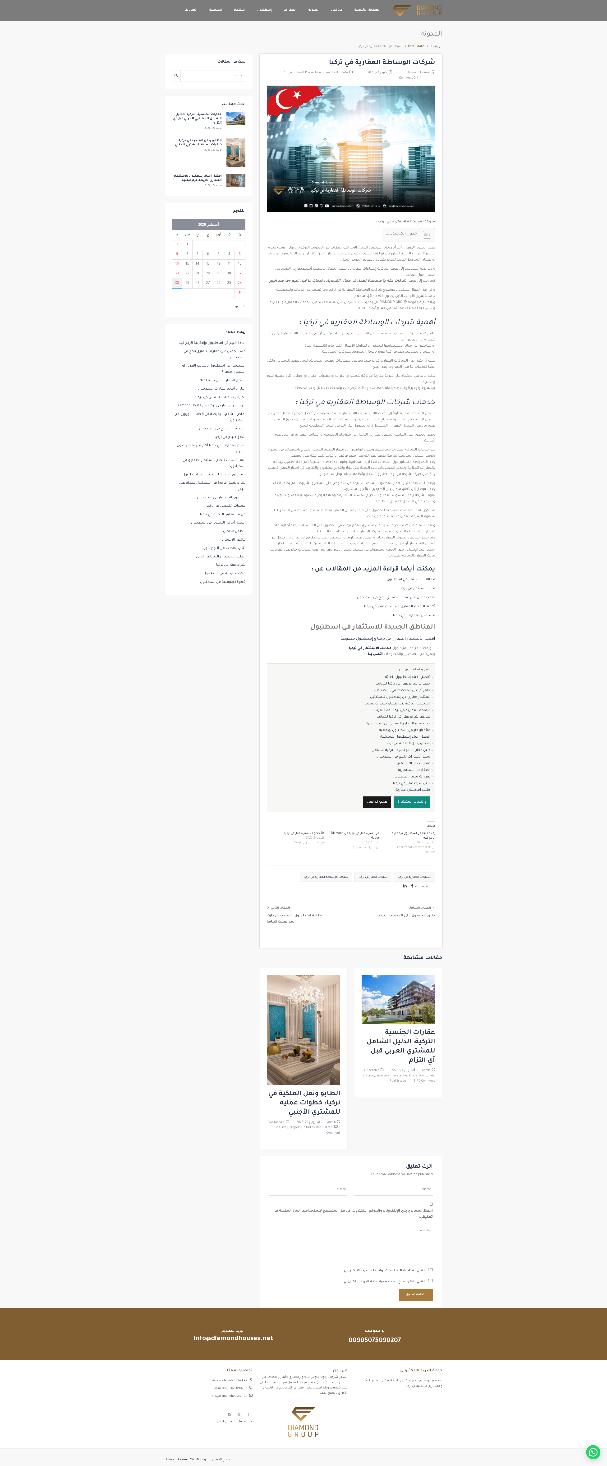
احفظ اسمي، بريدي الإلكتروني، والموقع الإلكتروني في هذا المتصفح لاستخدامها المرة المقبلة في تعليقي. (353, 1214)
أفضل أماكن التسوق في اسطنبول (218, 523)
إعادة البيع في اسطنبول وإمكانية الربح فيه (212, 343)
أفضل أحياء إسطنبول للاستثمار (405, 737)
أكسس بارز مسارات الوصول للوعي (419, 1397)
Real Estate (416, 46)
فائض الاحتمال (233, 540)
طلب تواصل (377, 802)
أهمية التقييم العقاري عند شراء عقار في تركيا (399, 607)
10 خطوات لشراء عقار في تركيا (304, 833)
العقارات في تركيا (293, 72)
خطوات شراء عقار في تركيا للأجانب (403, 684)
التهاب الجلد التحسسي (426, 1413)
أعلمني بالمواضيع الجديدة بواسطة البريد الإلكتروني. (386, 1282)
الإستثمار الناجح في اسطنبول (222, 429)
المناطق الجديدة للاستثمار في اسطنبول (214, 475)
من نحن (337, 10)
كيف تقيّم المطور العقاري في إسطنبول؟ (398, 724)
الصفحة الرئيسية (367, 10)
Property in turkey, (318, 72)
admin (426, 1070)
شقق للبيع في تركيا (230, 437)
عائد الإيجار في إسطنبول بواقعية (404, 730)
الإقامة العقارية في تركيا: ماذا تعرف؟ (401, 710)
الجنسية (215, 10)
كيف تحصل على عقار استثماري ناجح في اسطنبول (396, 598)
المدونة (313, 10)
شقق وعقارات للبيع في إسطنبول (403, 757)
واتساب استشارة (411, 802)
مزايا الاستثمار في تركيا (417, 589)
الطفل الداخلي (234, 531)
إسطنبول (264, 10)
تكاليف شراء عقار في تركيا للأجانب (403, 717)
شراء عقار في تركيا (230, 565)
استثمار (240, 10)
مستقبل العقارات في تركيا (413, 616)
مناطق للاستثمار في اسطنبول (221, 498)
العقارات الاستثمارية (414, 770)
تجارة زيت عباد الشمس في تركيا (220, 398)
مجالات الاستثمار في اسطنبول (411, 580)
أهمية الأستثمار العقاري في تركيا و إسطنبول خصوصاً (387, 639)
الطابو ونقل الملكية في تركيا (408, 744)
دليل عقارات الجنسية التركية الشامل (401, 750)
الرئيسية (436, 46)
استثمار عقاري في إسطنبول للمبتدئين (400, 697)
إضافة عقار (245, 1422)
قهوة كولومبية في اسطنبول (222, 582)
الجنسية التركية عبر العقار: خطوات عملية (397, 704)
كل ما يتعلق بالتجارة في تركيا (222, 515)
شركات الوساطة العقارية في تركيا (326, 877)
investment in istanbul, (393, 1076)
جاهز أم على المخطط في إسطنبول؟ (402, 691)
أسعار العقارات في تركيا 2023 (222, 381)
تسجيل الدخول (225, 1422)
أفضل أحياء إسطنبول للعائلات (405, 677)
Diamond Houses (419, 72)
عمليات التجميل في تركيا (226, 506)
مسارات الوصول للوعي (427, 1405)
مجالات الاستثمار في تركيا (370, 648)
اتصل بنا (191, 10)
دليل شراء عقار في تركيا (411, 784)
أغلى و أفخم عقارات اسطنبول (221, 389)
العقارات (290, 10)
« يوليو (240, 307)
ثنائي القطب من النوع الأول (224, 548)
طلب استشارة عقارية (413, 790)
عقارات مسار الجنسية (412, 777)
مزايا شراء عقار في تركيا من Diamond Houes (210, 406)
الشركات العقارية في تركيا (414, 877)
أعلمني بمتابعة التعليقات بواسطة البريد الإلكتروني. (386, 1271)
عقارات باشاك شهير (414, 764)
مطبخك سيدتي (431, 1422)
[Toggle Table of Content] (424, 235)
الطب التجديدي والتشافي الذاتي (220, 557)
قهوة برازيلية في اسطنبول (224, 574)
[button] (593, 1452)
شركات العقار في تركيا (373, 877)
